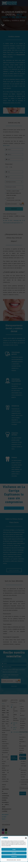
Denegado (14, 853)
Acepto (14, 849)
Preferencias (14, 856)
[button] (26, 838)
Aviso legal (19, 859)
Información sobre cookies (11, 859)
